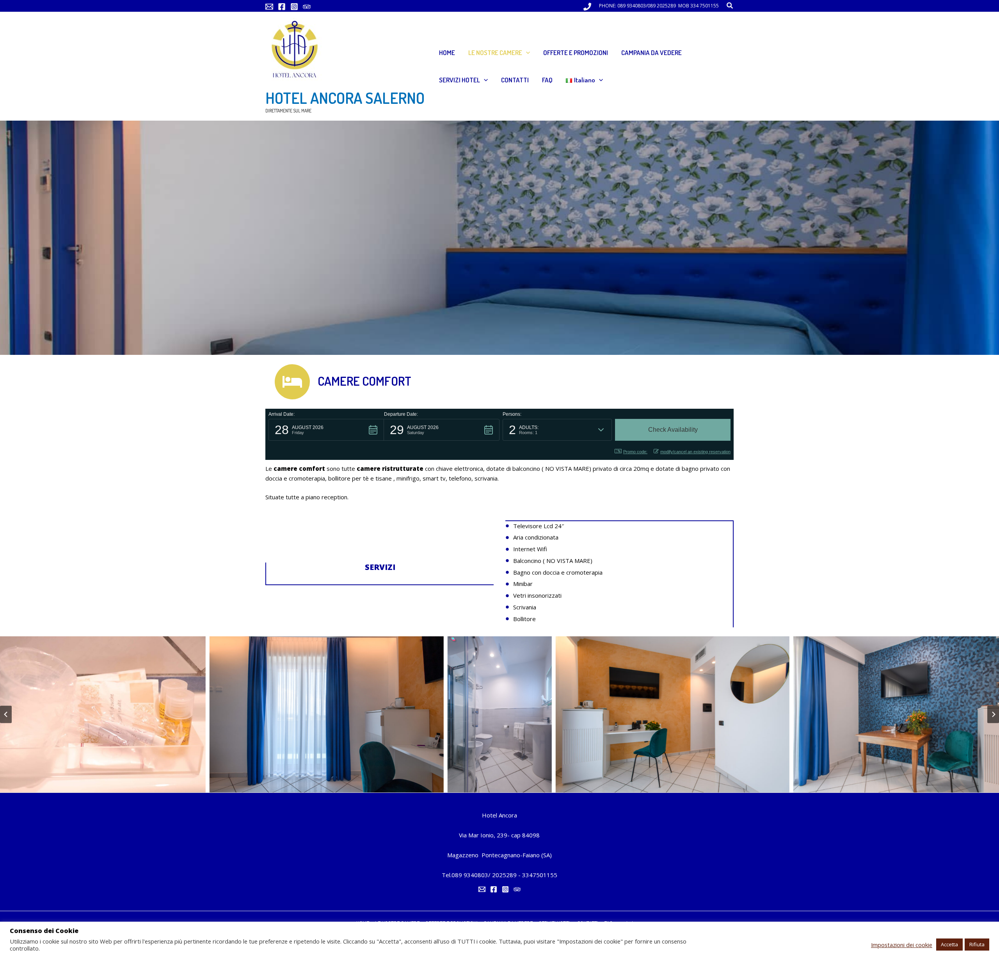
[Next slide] (993, 714)
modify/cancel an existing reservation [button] (695, 451)
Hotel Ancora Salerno (345, 97)
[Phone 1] (587, 7)
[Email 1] (269, 7)
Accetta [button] (949, 944)
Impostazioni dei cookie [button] (901, 944)
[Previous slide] (6, 714)
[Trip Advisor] (307, 7)
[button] (730, 6)
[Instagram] (294, 7)
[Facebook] (282, 7)
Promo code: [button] (635, 451)
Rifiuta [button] (977, 944)
